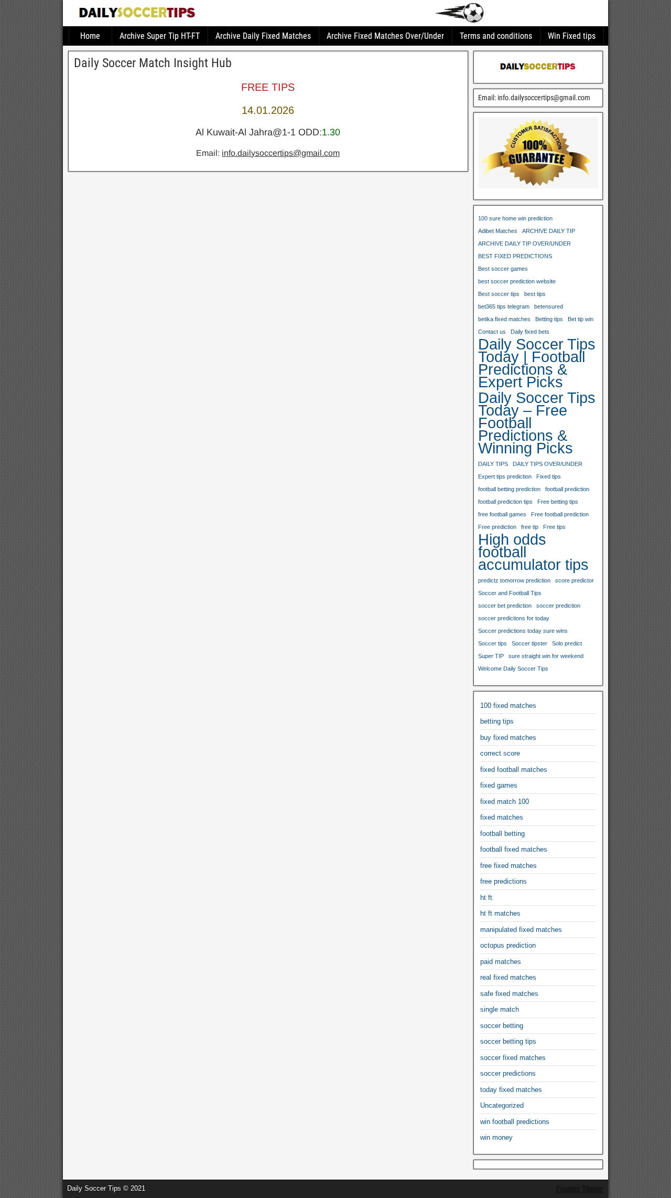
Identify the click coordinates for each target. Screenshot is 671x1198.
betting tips (497, 721)
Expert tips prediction (505, 476)
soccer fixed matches (513, 1058)
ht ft (486, 898)
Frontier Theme (579, 1189)
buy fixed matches (508, 737)
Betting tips (549, 319)
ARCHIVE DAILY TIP (548, 231)
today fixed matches (511, 1090)
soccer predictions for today (513, 618)
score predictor (574, 580)
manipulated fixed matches (521, 930)
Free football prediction (560, 514)
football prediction (567, 489)
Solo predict (567, 643)
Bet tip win (580, 319)
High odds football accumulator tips (533, 552)
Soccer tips (492, 643)
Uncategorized (502, 1105)
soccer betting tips (508, 1041)
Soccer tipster (529, 643)
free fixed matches (508, 866)
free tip (529, 527)
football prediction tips (505, 502)
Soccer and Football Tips (510, 593)
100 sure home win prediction (515, 218)
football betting (502, 833)
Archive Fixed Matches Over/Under (385, 36)
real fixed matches (508, 977)
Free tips (554, 527)
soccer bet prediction (505, 605)
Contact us (492, 331)
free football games (502, 514)
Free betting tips (557, 502)
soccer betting (501, 1026)
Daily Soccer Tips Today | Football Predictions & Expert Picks (537, 363)
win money (496, 1137)
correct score (500, 753)
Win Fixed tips (572, 36)
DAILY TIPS (493, 464)
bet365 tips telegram (503, 306)
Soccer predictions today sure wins (523, 631)
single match (499, 1009)
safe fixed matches (509, 994)
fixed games (498, 785)
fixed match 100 (504, 801)
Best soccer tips (499, 294)
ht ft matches (500, 913)
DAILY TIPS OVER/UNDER (547, 464)
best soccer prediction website (517, 281)
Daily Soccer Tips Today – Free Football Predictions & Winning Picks (537, 422)
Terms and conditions (496, 36)
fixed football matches (513, 769)
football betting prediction (509, 489)
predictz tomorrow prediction (514, 580)
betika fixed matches (504, 319)
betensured (548, 306)
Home (90, 36)
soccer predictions (508, 1073)
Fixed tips (548, 476)
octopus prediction (508, 945)
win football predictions (514, 1122)
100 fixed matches (508, 705)
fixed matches (501, 817)
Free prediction (497, 527)
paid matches (500, 962)
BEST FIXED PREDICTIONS (515, 256)
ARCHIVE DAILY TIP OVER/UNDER (524, 243)
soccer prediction (558, 605)
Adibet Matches (497, 231)
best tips (535, 294)
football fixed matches (513, 849)
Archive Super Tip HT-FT (160, 36)
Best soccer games (503, 269)
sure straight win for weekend (545, 656)
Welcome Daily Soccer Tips (513, 668)
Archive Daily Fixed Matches (263, 36)
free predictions (503, 881)
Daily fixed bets (530, 331)
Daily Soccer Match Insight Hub (153, 63)
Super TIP (491, 656)
